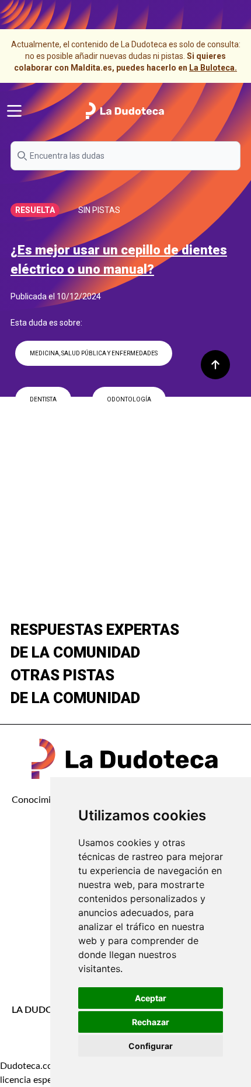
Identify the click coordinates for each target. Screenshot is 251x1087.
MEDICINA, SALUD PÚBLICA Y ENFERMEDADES (94, 353)
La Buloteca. (213, 67)
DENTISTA (43, 399)
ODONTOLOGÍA (129, 399)
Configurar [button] (150, 1046)
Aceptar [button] (150, 998)
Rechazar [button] (150, 1022)
